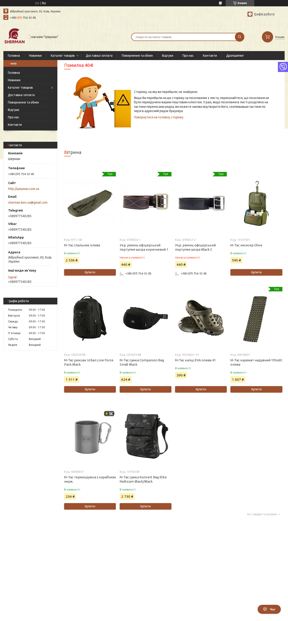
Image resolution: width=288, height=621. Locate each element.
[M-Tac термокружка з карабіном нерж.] (90, 435)
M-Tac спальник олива (82, 245)
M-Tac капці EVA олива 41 (195, 360)
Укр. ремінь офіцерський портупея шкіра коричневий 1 (144, 247)
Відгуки (167, 55)
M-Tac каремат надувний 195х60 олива (256, 362)
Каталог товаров (20, 87)
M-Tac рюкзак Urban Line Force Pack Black (88, 362)
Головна (14, 55)
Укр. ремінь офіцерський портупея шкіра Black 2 (195, 247)
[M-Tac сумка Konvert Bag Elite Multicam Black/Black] (145, 435)
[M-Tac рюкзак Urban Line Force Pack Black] (90, 318)
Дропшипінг (235, 55)
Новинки (35, 55)
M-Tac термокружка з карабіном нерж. (90, 479)
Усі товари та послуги (262, 514)
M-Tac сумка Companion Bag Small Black (142, 362)
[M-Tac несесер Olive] (256, 203)
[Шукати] (239, 37)
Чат (272, 609)
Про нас (188, 55)
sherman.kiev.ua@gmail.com (27, 202)
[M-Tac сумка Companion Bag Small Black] (145, 318)
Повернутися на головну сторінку (158, 117)
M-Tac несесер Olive (246, 245)
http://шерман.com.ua (23, 189)
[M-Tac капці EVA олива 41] (201, 318)
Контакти (210, 55)
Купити (90, 272)
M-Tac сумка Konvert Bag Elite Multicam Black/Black (143, 479)
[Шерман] (14, 36)
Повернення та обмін (137, 55)
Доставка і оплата (99, 55)
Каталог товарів (63, 55)
